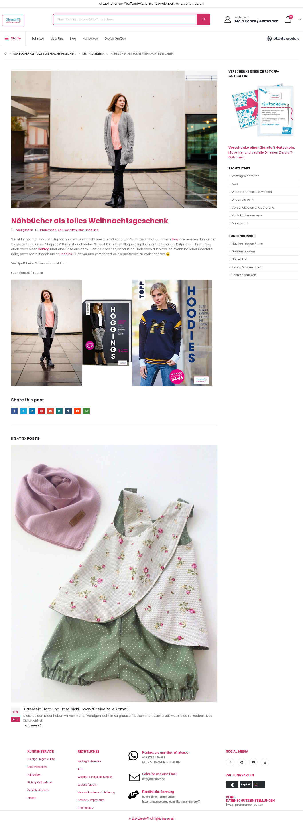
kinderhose (48, 230)
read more (31, 725)
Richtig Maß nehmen (246, 267)
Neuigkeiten (24, 230)
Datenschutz (241, 223)
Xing (59, 411)
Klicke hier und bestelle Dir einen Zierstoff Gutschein (261, 152)
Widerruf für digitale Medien (252, 192)
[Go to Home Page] (5, 53)
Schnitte (38, 38)
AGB (235, 184)
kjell (60, 230)
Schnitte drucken (244, 275)
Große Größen (115, 38)
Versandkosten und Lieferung (253, 207)
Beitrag (43, 249)
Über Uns (57, 38)
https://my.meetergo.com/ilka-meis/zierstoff (171, 801)
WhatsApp (86, 411)
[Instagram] (265, 762)
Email (50, 411)
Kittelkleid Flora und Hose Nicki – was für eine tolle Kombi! (75, 709)
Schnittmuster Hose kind (81, 230)
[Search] (203, 19)
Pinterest (41, 411)
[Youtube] (253, 762)
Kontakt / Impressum (247, 215)
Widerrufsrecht (242, 199)
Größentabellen (243, 251)
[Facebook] (230, 762)
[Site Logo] (13, 20)
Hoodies (66, 254)
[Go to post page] (114, 574)
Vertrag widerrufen (245, 176)
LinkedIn (32, 411)
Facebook (14, 411)
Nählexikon (90, 38)
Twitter (23, 411)
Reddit (77, 411)
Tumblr (68, 411)
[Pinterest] (242, 762)
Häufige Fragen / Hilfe (247, 244)
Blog (73, 38)
